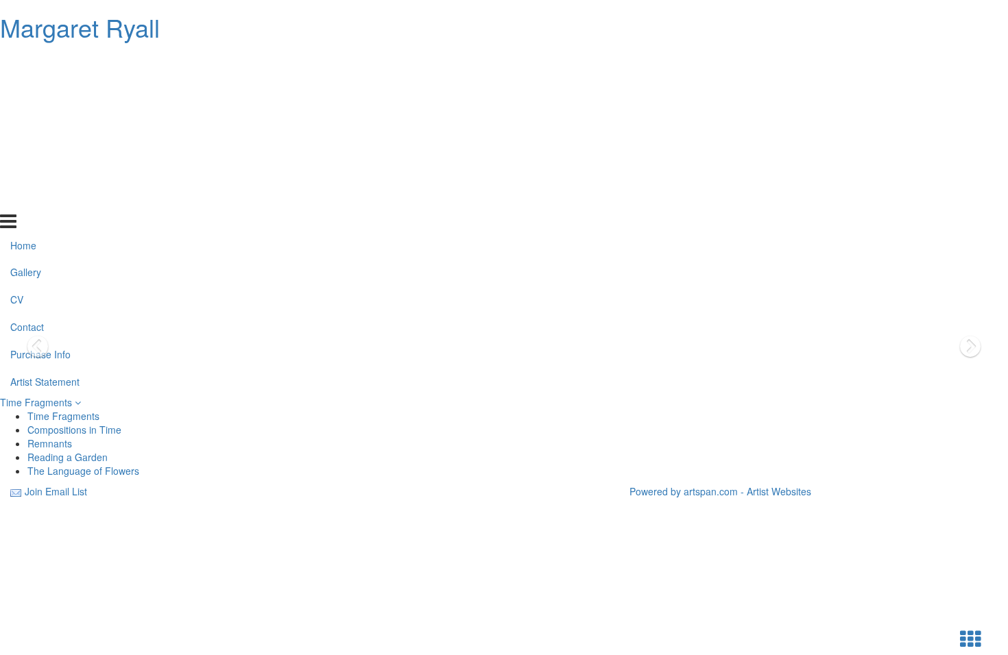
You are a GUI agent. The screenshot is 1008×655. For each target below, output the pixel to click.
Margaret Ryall (80, 27)
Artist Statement (45, 199)
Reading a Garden (67, 457)
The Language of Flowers (83, 471)
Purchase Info (40, 171)
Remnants (49, 443)
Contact (27, 144)
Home (23, 62)
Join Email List (56, 491)
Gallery (25, 89)
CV (16, 116)
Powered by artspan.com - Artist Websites (720, 491)
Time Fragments (37, 402)
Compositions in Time (74, 429)
